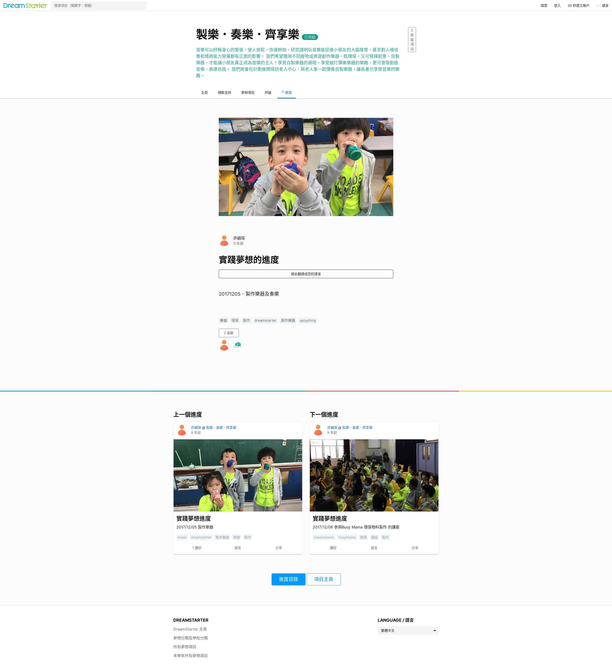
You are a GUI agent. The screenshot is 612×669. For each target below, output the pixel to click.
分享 (278, 548)
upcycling (308, 320)
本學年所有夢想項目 (190, 655)
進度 (286, 92)
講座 (374, 537)
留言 (238, 548)
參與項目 (248, 92)
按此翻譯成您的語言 (306, 274)
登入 (557, 5)
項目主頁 (323, 579)
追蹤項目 (412, 39)
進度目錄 (288, 579)
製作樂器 (288, 320)
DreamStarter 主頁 (190, 629)
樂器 (223, 320)
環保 (235, 320)
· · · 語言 (602, 5)
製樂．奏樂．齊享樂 (221, 427)
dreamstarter (265, 320)
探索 (544, 5)
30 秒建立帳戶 (579, 5)
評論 (268, 92)
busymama (347, 537)
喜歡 (229, 333)
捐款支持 (224, 92)
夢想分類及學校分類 (190, 638)
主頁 (204, 92)
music (182, 537)
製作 (246, 320)
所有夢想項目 (184, 646)
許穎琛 (239, 238)
